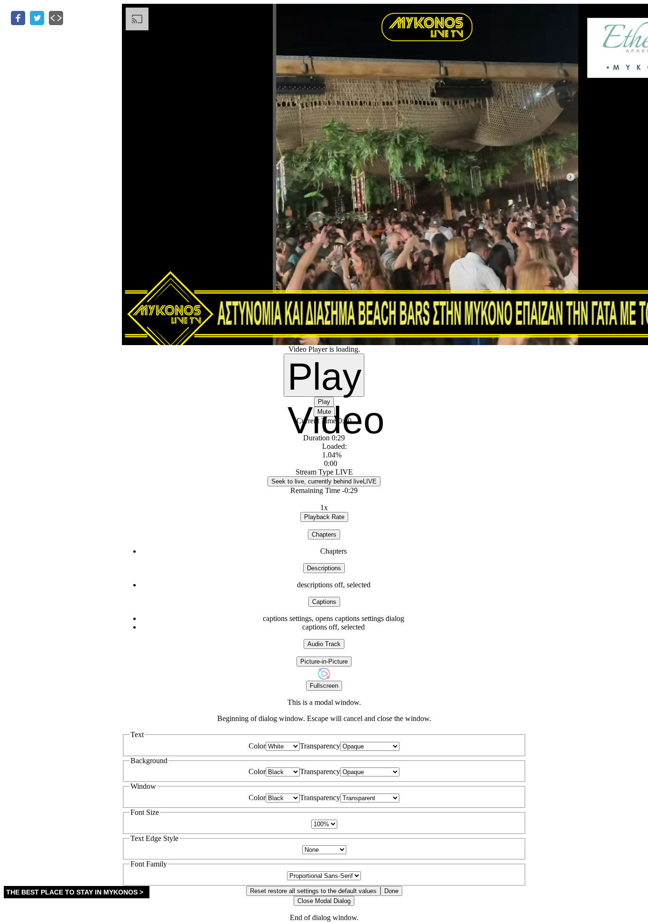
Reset (313, 891)
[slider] (324, 455)
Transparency (320, 746)
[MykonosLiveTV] (324, 678)
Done (391, 891)
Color (257, 746)
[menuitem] (334, 618)
